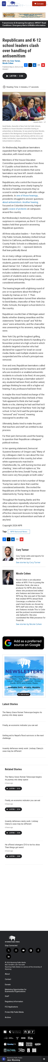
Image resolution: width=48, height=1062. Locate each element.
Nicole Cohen (7, 63)
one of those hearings (27, 195)
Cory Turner (15, 61)
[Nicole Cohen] (8, 577)
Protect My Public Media (14, 1012)
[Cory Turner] (8, 553)
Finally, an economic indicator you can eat (20, 725)
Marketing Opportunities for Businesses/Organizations (15, 990)
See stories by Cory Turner (28, 562)
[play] (3, 1059)
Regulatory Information (14, 1001)
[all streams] (44, 1059)
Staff (7, 996)
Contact (8, 979)
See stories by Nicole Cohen (29, 624)
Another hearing (30, 202)
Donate (40, 4)
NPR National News (18, 532)
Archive (8, 1017)
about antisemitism (11, 202)
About (7, 974)
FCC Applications (11, 1007)
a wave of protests (17, 209)
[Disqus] (24, 897)
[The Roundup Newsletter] (24, 676)
